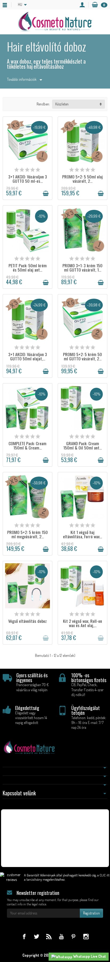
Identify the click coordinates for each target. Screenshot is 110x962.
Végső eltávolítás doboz (27, 621)
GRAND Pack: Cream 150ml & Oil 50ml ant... (82, 445)
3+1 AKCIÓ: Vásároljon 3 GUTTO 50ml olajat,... (27, 356)
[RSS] (48, 936)
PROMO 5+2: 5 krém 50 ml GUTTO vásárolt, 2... (82, 356)
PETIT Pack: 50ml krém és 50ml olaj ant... (28, 267)
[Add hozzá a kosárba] (45, 193)
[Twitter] (36, 936)
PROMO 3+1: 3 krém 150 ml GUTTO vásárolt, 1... (82, 267)
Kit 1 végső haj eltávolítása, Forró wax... (82, 534)
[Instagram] (86, 936)
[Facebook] (24, 936)
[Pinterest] (73, 936)
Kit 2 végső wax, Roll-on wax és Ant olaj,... (82, 623)
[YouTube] (61, 936)
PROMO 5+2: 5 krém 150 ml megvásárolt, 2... (27, 534)
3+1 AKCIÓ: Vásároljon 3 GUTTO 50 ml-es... (27, 178)
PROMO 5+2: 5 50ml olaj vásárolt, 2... (82, 178)
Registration (91, 913)
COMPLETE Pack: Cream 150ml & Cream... (27, 445)
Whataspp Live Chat (89, 956)
